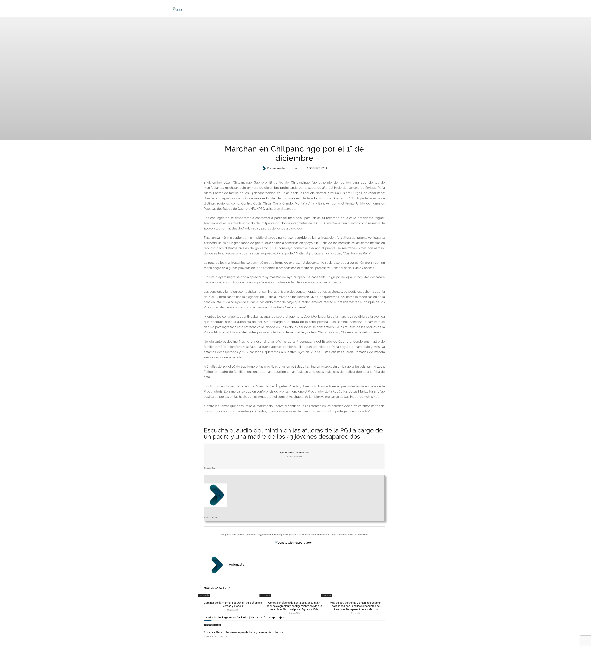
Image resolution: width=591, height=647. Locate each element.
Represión (294, 174)
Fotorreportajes (212, 625)
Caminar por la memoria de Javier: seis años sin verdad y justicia (233, 604)
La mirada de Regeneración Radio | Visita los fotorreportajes (244, 617)
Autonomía (204, 595)
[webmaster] (264, 168)
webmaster (278, 168)
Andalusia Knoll (210, 636)
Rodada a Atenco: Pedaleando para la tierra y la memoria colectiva (243, 632)
